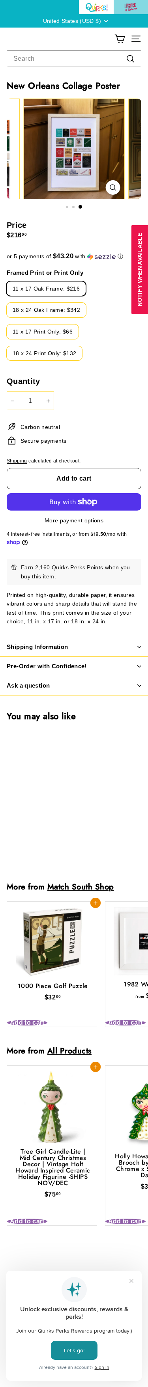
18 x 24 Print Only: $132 (44, 353)
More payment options (74, 520)
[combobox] (74, 58)
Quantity (23, 381)
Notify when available (140, 269)
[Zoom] (112, 187)
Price (17, 225)
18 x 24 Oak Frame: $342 (46, 310)
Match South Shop (80, 886)
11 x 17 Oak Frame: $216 (46, 288)
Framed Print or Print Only (45, 272)
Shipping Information (37, 646)
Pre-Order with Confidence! (47, 666)
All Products (69, 1050)
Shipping (17, 461)
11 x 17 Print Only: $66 (43, 331)
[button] (74, 256)
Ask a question (28, 685)
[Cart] (119, 39)
